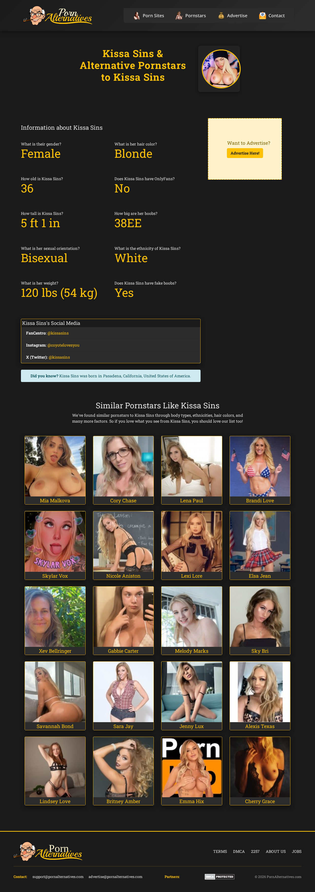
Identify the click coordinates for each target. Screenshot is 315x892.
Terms (220, 851)
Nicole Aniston (123, 576)
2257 (255, 851)
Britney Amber (123, 801)
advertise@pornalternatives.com (115, 876)
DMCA (239, 851)
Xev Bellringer (55, 651)
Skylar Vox (55, 576)
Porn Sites (153, 15)
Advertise (237, 15)
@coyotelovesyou (63, 345)
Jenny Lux (191, 726)
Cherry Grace (260, 801)
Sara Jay (123, 726)
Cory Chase (123, 500)
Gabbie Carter (123, 651)
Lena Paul (191, 500)
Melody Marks (191, 651)
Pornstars (195, 15)
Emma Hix (191, 801)
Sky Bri (260, 651)
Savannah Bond (55, 726)
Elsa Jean (260, 576)
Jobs (296, 851)
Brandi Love (260, 500)
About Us (276, 851)
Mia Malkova (55, 500)
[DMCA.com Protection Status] (220, 876)
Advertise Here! (245, 153)
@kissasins (58, 332)
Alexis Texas (260, 726)
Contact (276, 15)
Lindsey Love (55, 801)
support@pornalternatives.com (58, 876)
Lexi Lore (191, 576)
